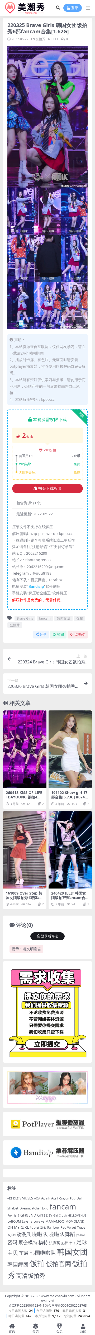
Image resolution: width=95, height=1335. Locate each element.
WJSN (11, 1235)
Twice (81, 1227)
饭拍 (79, 618)
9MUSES (26, 1198)
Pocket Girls (38, 1227)
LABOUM (14, 1221)
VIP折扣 (50, 450)
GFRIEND (28, 1215)
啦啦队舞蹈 (62, 1234)
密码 (12, 1242)
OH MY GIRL (18, 1227)
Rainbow (53, 1227)
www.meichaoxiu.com (57, 1296)
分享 (43, 634)
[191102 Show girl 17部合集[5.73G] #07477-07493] (70, 749)
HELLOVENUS (77, 1215)
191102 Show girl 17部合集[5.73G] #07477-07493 (70, 797)
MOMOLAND (74, 1221)
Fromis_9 (13, 1215)
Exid (45, 1208)
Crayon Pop (67, 1198)
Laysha (27, 1221)
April (54, 1198)
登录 (74, 8)
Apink (45, 1198)
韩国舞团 (17, 1264)
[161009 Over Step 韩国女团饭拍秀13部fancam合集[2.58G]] (24, 850)
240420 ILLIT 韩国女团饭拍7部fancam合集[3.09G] (70, 898)
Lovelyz (39, 1221)
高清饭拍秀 (30, 1275)
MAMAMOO (54, 1221)
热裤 (64, 1242)
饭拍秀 (40, 39)
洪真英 (54, 1242)
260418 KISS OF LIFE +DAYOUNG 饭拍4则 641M (24, 797)
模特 (43, 1242)
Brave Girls (25, 618)
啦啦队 (40, 1234)
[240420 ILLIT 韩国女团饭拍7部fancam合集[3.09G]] (70, 850)
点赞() (79, 634)
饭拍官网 (58, 1264)
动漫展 (24, 1234)
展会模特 (27, 1242)
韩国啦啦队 (43, 1252)
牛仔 (72, 1243)
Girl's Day (44, 1215)
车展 (23, 1253)
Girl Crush (60, 1215)
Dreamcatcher (30, 1208)
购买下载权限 (50, 488)
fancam (45, 618)
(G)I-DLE (12, 1198)
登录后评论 (49, 936)
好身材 (80, 1235)
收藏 (60, 634)
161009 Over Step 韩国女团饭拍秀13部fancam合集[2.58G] (25, 898)
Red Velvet (68, 1227)
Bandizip (36, 586)
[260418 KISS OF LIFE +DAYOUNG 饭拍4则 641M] (24, 749)
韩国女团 (63, 618)
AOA (37, 1198)
